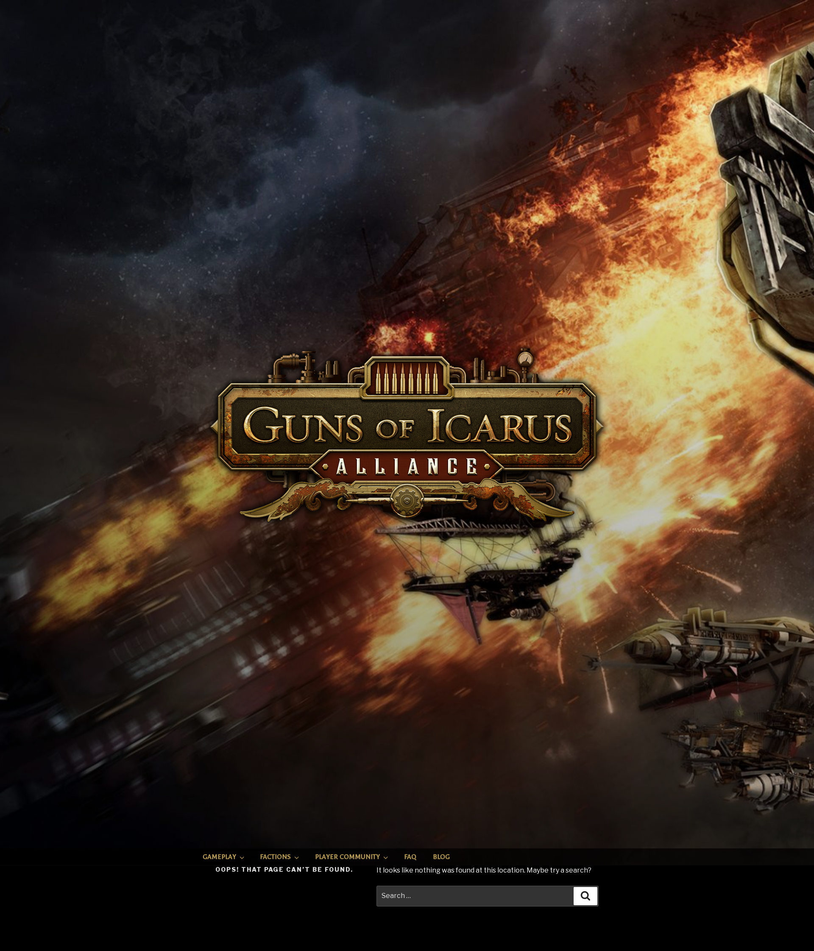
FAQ (410, 857)
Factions (275, 857)
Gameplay (219, 857)
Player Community (347, 857)
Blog (441, 857)
